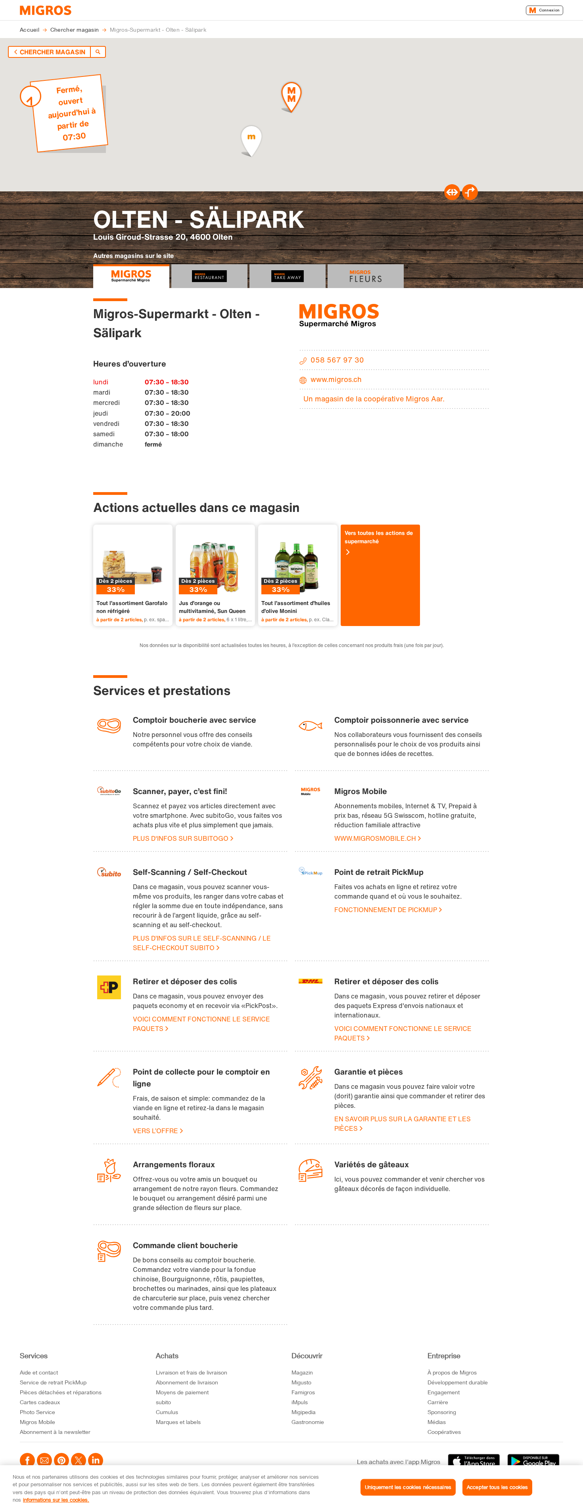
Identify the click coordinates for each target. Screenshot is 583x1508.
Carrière (438, 1402)
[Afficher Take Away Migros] (287, 276)
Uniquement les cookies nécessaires (408, 1487)
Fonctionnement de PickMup (385, 909)
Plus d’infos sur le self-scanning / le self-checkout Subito (202, 943)
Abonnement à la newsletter (55, 1431)
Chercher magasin (52, 52)
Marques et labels (178, 1421)
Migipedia (304, 1412)
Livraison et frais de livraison (191, 1372)
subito (163, 1402)
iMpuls (300, 1402)
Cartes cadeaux (40, 1402)
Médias (437, 1421)
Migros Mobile (37, 1421)
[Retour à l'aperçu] (98, 52)
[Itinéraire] (452, 197)
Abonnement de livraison (187, 1382)
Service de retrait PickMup (53, 1382)
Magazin (302, 1372)
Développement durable (458, 1382)
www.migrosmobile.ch (375, 838)
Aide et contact (39, 1372)
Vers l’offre (155, 1131)
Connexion (549, 10)
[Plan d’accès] (470, 197)
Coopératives (444, 1431)
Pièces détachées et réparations (61, 1392)
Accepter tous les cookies (497, 1487)
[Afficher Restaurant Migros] (209, 276)
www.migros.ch (336, 379)
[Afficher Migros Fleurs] (366, 276)
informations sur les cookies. (56, 1500)
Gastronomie (308, 1421)
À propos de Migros (452, 1372)
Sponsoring (442, 1412)
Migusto (301, 1382)
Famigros (303, 1392)
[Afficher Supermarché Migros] (131, 276)
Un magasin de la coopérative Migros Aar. (374, 398)
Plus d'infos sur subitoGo (180, 838)
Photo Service (37, 1412)
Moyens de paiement (182, 1392)
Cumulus (167, 1412)
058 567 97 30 (337, 360)
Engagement (444, 1392)
